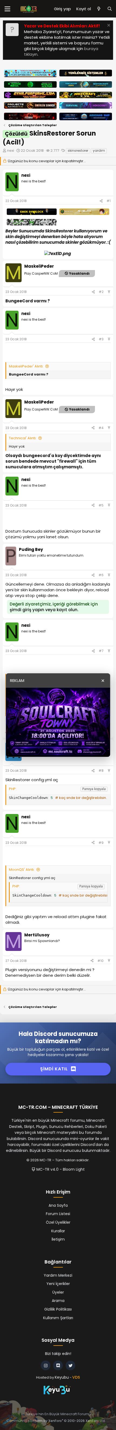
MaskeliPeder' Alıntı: (26, 366)
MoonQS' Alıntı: (22, 869)
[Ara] (109, 9)
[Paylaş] (101, 201)
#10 (100, 960)
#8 (101, 770)
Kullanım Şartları (58, 1318)
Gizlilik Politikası (58, 1309)
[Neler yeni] (99, 9)
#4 (101, 428)
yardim (99, 150)
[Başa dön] (109, 291)
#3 (101, 339)
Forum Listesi (58, 1213)
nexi (10, 150)
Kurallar (58, 1231)
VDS (76, 1377)
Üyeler (58, 1292)
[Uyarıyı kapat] (108, 26)
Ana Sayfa (58, 1205)
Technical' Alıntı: (22, 438)
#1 (109, 201)
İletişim (58, 1239)
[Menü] (7, 8)
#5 (101, 505)
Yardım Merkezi (58, 1275)
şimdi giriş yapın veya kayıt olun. (44, 610)
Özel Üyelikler (58, 1222)
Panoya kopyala (94, 789)
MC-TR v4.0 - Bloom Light (60, 1169)
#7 (101, 651)
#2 (101, 291)
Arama (58, 1300)
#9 (101, 842)
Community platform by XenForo (56, 1420)
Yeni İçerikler (58, 1283)
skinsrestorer (78, 150)
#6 (101, 575)
